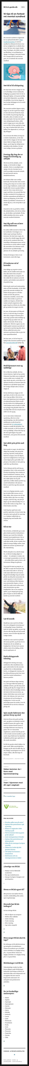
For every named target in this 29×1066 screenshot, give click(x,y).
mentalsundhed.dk (11, 342)
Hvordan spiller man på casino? (14, 822)
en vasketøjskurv (17, 424)
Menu (23, 7)
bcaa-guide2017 (9, 758)
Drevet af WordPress (17, 1061)
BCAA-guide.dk (10, 7)
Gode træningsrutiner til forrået (14, 837)
